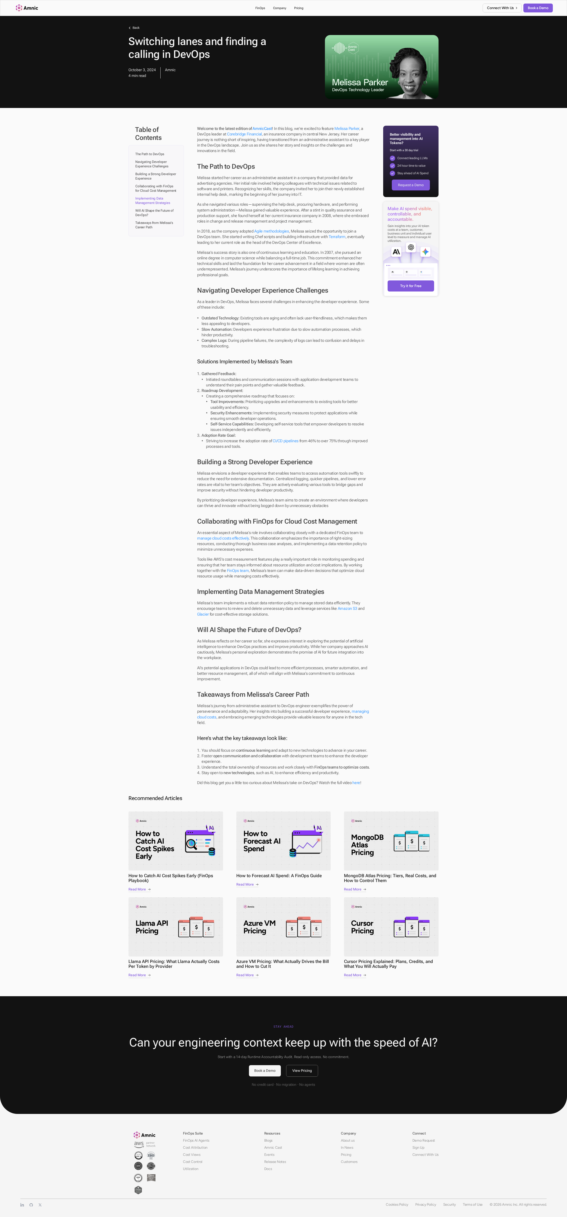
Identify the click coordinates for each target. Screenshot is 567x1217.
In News (347, 1147)
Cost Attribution (195, 1147)
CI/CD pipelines (286, 440)
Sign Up (418, 1147)
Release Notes (275, 1162)
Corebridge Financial (244, 134)
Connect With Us (425, 1154)
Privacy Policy (425, 1204)
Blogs (268, 1140)
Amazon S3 (347, 608)
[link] (502, 8)
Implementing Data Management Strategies (152, 200)
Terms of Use (473, 1204)
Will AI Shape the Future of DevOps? (154, 213)
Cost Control (192, 1162)
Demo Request (423, 1140)
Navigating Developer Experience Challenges (151, 164)
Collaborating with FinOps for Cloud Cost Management (155, 188)
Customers (349, 1162)
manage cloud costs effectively (223, 538)
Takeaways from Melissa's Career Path (154, 225)
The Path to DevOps (149, 154)
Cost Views (191, 1154)
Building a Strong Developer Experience (155, 176)
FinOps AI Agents (196, 1140)
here (356, 782)
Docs (268, 1169)
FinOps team (238, 570)
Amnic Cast (273, 1147)
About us (347, 1140)
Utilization (190, 1169)
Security (449, 1204)
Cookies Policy (397, 1204)
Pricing (346, 1154)
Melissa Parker (346, 128)
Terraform (337, 236)
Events (269, 1154)
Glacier (203, 614)
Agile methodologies (271, 231)
